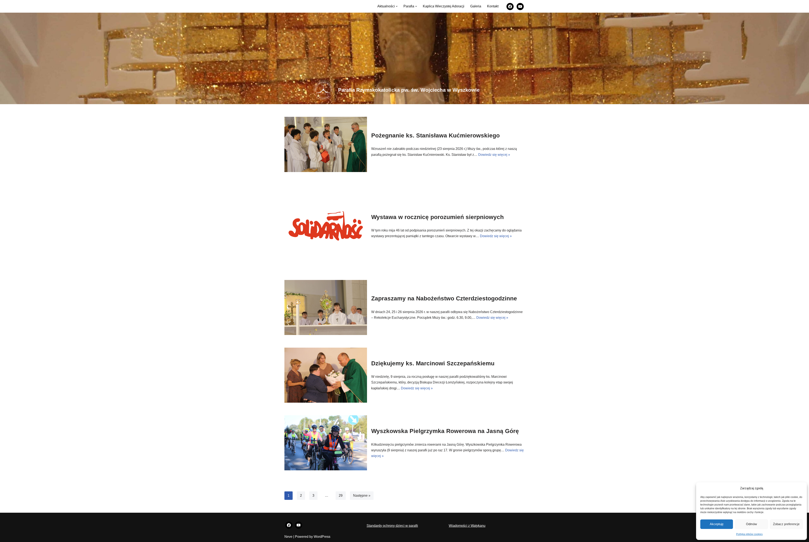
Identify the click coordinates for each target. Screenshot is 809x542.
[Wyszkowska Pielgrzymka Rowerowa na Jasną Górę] (325, 442)
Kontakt (492, 6)
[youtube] (520, 6)
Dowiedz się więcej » (494, 154)
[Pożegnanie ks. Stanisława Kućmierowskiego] (325, 144)
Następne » (361, 495)
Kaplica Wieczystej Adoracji (443, 6)
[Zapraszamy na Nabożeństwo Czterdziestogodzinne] (325, 307)
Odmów (751, 524)
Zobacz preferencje (786, 524)
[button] (397, 6)
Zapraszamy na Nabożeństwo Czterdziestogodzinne (444, 298)
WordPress (322, 536)
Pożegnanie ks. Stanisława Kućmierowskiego (435, 135)
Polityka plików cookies (749, 534)
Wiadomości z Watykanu (467, 525)
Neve (288, 536)
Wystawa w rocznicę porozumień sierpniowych (437, 217)
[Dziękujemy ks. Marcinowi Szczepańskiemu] (325, 375)
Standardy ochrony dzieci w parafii (392, 525)
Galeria (475, 6)
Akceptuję (716, 524)
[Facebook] (510, 6)
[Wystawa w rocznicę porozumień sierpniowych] (325, 226)
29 (341, 495)
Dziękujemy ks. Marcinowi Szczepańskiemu (432, 363)
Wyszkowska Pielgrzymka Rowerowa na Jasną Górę (445, 431)
